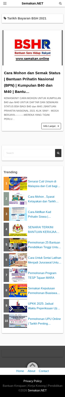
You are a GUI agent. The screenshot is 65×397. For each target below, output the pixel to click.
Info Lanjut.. (50, 126)
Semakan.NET (32, 3)
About (31, 371)
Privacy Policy (32, 381)
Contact (44, 371)
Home (20, 371)
